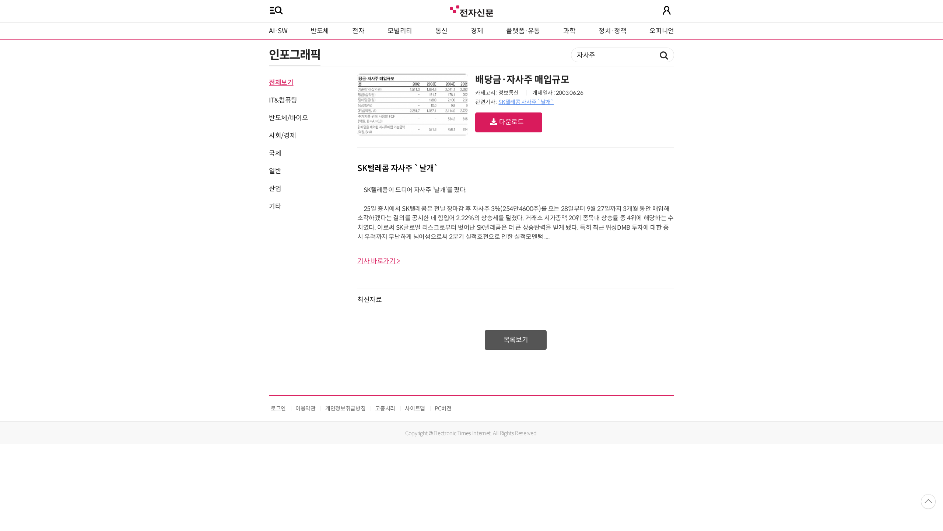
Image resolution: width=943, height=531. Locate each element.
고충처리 (385, 408)
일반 (275, 171)
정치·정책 (612, 31)
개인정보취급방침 (345, 408)
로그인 (278, 408)
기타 (275, 206)
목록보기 (516, 340)
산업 (275, 189)
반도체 (320, 31)
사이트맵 (415, 408)
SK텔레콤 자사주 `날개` (526, 101)
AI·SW (278, 31)
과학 (569, 31)
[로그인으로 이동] (666, 10)
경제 (477, 31)
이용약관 (305, 408)
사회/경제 (282, 136)
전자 (358, 31)
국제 (275, 153)
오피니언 (661, 31)
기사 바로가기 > (378, 261)
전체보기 (281, 83)
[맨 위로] (928, 501)
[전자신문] (471, 10)
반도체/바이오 (288, 118)
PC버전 (443, 408)
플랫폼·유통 (523, 31)
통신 (441, 31)
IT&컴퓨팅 (283, 100)
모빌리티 (400, 31)
